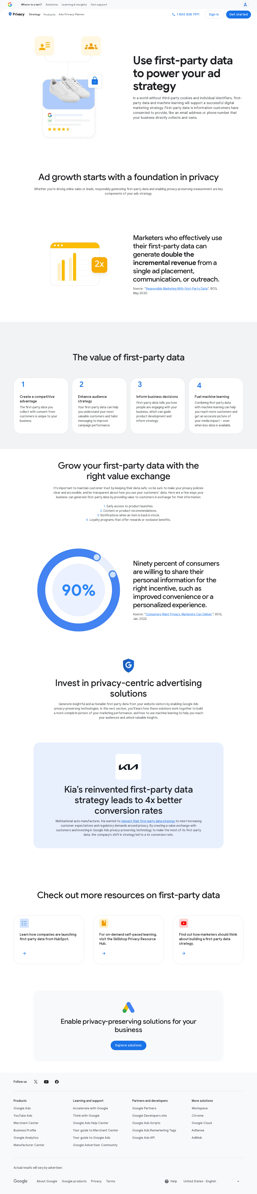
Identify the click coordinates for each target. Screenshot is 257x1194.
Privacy (96, 1181)
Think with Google (86, 1116)
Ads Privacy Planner (72, 14)
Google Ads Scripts (146, 1123)
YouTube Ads (23, 1116)
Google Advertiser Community (95, 1145)
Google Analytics (26, 1138)
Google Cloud (202, 1123)
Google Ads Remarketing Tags (154, 1130)
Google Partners (144, 1108)
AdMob (197, 1138)
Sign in (214, 14)
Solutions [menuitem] (52, 4)
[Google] (21, 1181)
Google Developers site (149, 1116)
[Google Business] (10, 5)
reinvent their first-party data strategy (148, 821)
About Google (47, 1181)
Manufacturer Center (29, 1145)
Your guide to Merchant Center (95, 1130)
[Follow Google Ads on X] (35, 1081)
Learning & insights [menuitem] (74, 4)
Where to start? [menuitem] (31, 4)
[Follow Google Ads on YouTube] (46, 1081)
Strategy (35, 14)
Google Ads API (143, 1138)
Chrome (198, 1116)
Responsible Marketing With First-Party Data (177, 289)
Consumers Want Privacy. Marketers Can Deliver (179, 614)
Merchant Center (26, 1123)
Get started (238, 14)
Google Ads (22, 1108)
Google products (74, 1181)
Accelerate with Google (90, 1108)
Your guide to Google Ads (91, 1138)
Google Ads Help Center (91, 1123)
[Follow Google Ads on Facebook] (56, 1081)
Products (50, 14)
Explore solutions (128, 1045)
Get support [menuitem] (99, 4)
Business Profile (25, 1130)
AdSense (198, 1130)
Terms (110, 1181)
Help (173, 1181)
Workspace (200, 1108)
